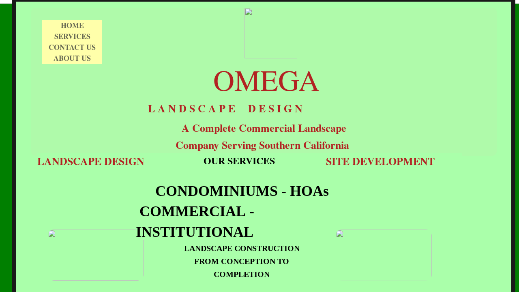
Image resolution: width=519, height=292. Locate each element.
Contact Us (72, 47)
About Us (72, 58)
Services (72, 36)
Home (72, 25)
